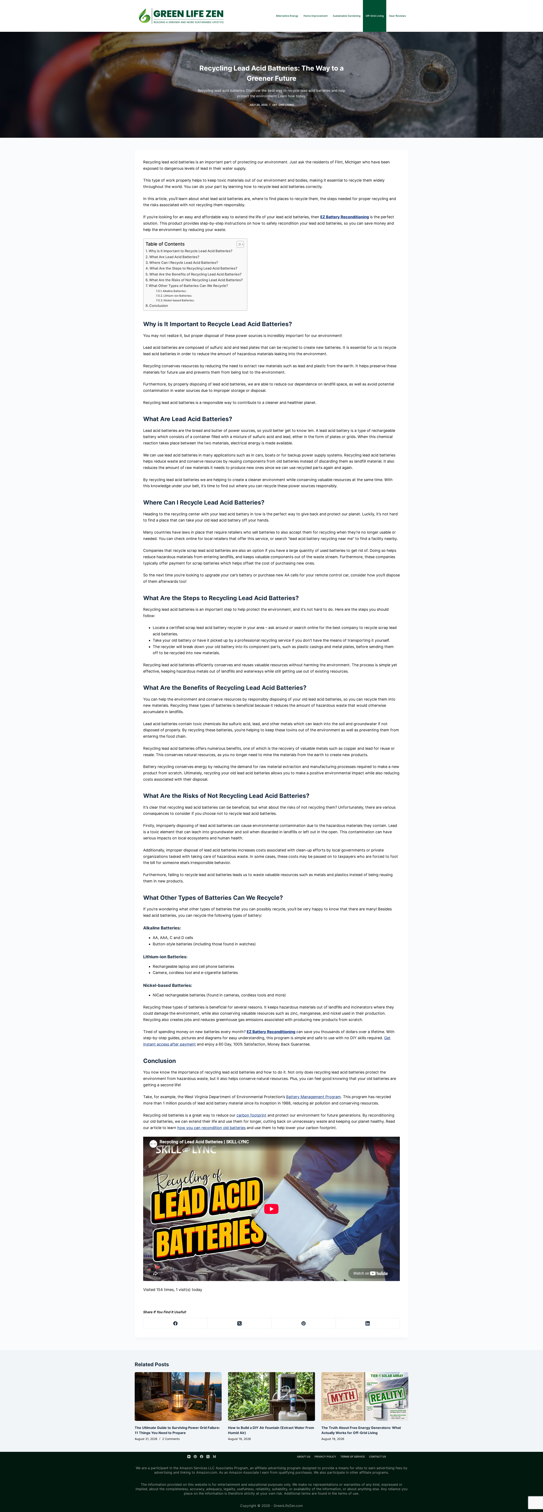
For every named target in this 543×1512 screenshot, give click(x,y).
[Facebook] (175, 1323)
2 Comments (171, 1439)
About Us (303, 1456)
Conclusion (158, 305)
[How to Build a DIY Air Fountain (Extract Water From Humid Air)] (271, 1396)
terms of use (348, 1493)
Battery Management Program (313, 1097)
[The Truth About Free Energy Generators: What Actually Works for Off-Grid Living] (364, 1396)
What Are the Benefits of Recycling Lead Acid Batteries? (195, 274)
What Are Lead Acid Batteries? (174, 257)
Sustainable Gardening (346, 15)
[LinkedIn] (368, 1323)
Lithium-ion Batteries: (178, 295)
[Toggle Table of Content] (238, 244)
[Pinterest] (304, 1323)
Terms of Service (352, 1456)
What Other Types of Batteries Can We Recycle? (188, 286)
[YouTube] (188, 1456)
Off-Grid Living (375, 15)
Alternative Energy (287, 15)
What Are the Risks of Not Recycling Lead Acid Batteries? (196, 280)
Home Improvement (315, 15)
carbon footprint (251, 1115)
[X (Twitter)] (239, 1323)
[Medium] (214, 1456)
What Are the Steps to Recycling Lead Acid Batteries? (193, 268)
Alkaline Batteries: (174, 291)
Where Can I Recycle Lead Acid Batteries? (183, 262)
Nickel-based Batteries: (179, 300)
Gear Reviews (397, 15)
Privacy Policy (325, 1456)
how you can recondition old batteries (211, 1127)
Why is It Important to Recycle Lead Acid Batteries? (190, 251)
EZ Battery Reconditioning (344, 217)
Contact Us (377, 1456)
